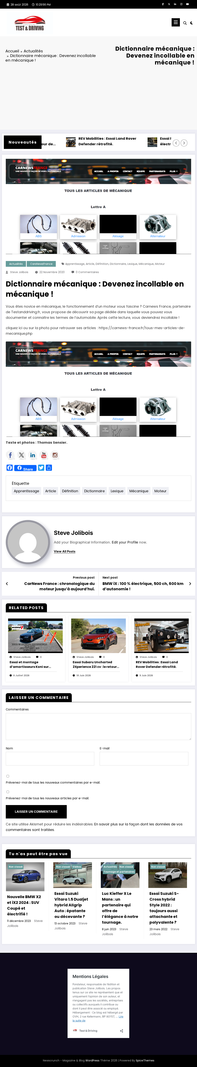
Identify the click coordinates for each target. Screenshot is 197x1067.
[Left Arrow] (176, 143)
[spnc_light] (191, 22)
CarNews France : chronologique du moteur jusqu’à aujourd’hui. (59, 586)
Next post (110, 577)
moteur (160, 264)
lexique (132, 264)
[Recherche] (185, 23)
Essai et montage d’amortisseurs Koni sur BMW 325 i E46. (29, 664)
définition (102, 264)
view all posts (64, 551)
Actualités (16, 264)
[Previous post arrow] (7, 584)
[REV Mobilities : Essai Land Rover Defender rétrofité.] (161, 635)
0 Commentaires (87, 272)
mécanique (146, 264)
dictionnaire (118, 264)
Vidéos (77, 866)
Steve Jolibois (19, 272)
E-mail (104, 748)
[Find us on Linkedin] (32, 455)
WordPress (92, 1060)
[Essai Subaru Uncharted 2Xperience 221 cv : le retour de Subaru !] (98, 635)
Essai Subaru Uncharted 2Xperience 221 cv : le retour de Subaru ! (95, 664)
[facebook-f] (163, 4)
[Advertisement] (98, 97)
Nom (9, 748)
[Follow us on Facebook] (10, 455)
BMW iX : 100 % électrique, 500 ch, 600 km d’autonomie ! (143, 586)
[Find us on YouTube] (43, 455)
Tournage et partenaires (119, 871)
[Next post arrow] (190, 584)
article (90, 264)
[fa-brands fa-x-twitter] (169, 4)
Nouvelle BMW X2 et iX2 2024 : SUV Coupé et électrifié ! (24, 905)
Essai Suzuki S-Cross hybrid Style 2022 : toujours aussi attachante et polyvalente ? (164, 908)
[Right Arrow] (184, 143)
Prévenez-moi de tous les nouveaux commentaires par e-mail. (53, 782)
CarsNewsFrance (41, 264)
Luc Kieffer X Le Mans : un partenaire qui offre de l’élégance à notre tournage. (120, 908)
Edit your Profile (125, 542)
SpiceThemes (145, 1060)
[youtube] (187, 4)
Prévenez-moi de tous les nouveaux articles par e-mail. (47, 798)
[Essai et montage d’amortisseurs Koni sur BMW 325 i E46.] (35, 635)
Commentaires (17, 709)
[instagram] (181, 4)
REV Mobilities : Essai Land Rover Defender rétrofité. (92, 141)
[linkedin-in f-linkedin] (175, 4)
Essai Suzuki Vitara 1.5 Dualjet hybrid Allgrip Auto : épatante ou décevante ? (71, 905)
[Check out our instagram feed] (55, 455)
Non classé (16, 866)
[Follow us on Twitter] (21, 455)
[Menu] (176, 22)
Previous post (84, 577)
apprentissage (74, 264)
